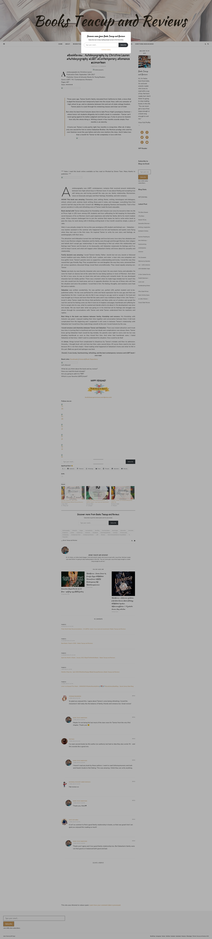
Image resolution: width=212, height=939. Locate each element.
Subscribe (123, 45)
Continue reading (106, 49)
